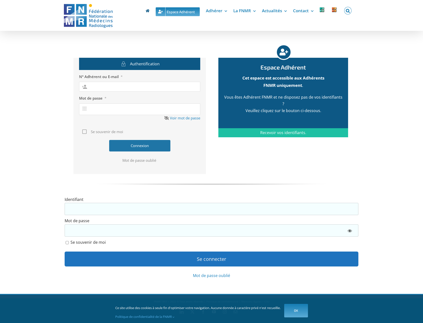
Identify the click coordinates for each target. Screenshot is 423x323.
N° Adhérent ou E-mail (101, 76)
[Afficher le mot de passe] (349, 230)
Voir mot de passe (185, 117)
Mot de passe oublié (139, 160)
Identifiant (74, 199)
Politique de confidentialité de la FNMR (144, 316)
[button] (348, 10)
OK (296, 310)
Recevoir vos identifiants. (283, 132)
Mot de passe (92, 98)
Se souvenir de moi (88, 242)
